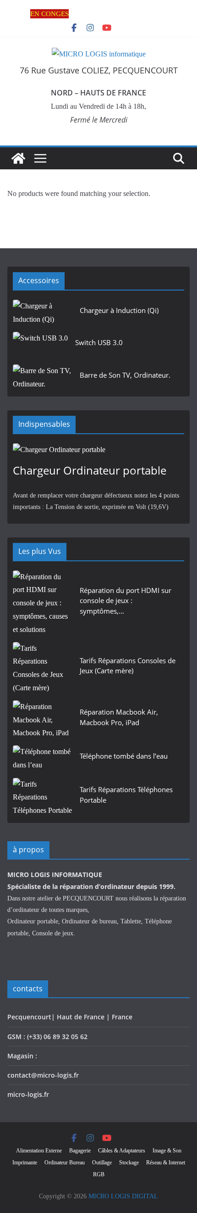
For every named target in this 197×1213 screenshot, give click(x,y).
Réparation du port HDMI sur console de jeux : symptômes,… (125, 600)
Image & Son (167, 1150)
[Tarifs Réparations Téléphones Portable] (42, 797)
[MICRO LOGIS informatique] (18, 158)
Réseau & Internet (165, 1162)
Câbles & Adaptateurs (121, 1150)
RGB (98, 1174)
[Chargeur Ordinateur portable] (98, 450)
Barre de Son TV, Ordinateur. (125, 375)
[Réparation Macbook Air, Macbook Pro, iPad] (42, 720)
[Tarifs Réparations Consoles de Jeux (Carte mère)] (42, 668)
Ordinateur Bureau (64, 1162)
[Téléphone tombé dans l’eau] (42, 758)
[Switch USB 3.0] (40, 345)
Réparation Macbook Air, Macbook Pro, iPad (119, 717)
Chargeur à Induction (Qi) (119, 310)
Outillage (102, 1162)
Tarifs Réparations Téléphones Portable (126, 795)
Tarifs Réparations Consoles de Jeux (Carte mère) (127, 666)
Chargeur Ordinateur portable (89, 470)
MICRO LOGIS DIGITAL (123, 1196)
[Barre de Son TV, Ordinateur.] (42, 377)
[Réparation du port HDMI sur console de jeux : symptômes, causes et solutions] (42, 603)
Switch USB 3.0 (99, 342)
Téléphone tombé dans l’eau (124, 755)
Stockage (129, 1162)
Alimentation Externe (39, 1150)
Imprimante (24, 1162)
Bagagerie (80, 1150)
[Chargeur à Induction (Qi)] (42, 313)
